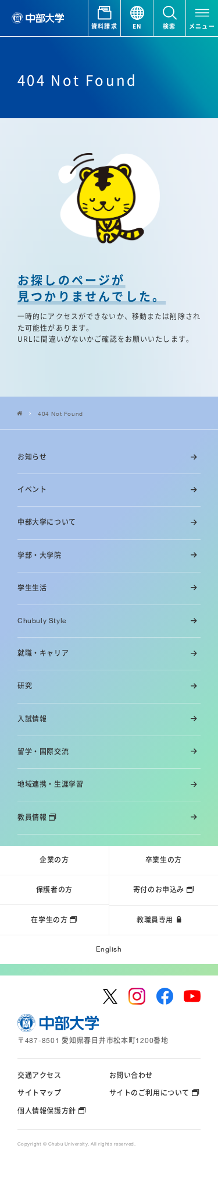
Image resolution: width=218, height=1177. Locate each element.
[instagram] (136, 996)
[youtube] (192, 996)
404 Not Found (60, 413)
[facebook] (164, 996)
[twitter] (110, 996)
